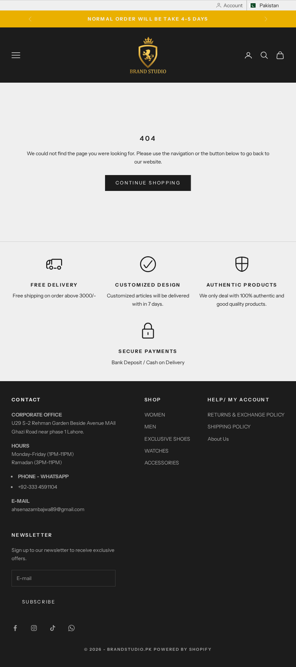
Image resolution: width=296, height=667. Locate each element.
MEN (150, 426)
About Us (218, 439)
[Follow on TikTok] (52, 628)
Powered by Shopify (183, 649)
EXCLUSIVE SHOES (167, 439)
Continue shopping (148, 183)
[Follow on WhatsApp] (71, 628)
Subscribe (38, 602)
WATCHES (156, 451)
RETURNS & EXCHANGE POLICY (246, 414)
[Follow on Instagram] (34, 628)
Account (233, 5)
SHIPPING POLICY (229, 426)
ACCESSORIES (161, 462)
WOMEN (154, 414)
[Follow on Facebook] (15, 628)
